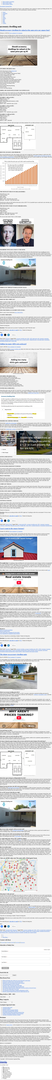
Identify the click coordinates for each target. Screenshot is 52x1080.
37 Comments (18, 657)
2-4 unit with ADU (22, 524)
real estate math (40, 339)
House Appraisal (30, 650)
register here (13, 71)
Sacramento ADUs (4, 932)
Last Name (4, 962)
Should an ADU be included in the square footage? (14, 983)
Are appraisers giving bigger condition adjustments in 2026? (15, 990)
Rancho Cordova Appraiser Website (10, 1009)
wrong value (14, 341)
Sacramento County (42, 694)
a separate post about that (18, 830)
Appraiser (2, 339)
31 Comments (19, 531)
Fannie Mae (7, 525)
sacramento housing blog (5, 341)
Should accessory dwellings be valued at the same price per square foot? (25, 30)
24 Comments (18, 346)
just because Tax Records (13, 787)
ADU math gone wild (34, 338)
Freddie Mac (23, 525)
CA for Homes (18, 836)
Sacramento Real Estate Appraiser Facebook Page (13, 1012)
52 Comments (19, 33)
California (2, 525)
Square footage (18, 651)
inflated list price (33, 339)
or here (12, 705)
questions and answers (44, 931)
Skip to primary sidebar (8, 4)
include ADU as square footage (32, 931)
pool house (45, 650)
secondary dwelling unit (24, 932)
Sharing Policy (9, 1024)
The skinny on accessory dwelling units (13, 654)
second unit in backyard (14, 932)
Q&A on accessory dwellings (6, 630)
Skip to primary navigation (8, 1)
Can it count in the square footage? (12, 528)
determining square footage (6, 650)
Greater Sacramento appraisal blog (19, 650)
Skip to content (3, 1061)
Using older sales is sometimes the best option (10, 632)
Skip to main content (7, 2)
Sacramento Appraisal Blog (6, 6)
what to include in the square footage (30, 651)
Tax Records (38, 613)
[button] (3, 1062)
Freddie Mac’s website (11, 429)
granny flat (12, 931)
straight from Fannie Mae (33, 392)
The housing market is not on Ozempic (11, 984)
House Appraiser (38, 650)
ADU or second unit (41, 930)
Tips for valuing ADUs (5, 631)
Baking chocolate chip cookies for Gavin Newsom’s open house (16, 980)
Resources (8, 338)
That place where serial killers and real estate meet (13, 986)
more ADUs (28, 525)
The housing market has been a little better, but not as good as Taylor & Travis (19, 987)
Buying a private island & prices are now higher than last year (16, 991)
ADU (28, 338)
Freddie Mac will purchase (11, 423)
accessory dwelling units (15, 349)
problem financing (36, 525)
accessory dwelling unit (21, 338)
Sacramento (46, 339)
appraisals (46, 338)
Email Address (5, 951)
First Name (4, 956)
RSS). (21, 330)
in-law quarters (22, 931)
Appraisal (42, 338)
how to (17, 931)
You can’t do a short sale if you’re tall (11, 989)
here (49, 570)
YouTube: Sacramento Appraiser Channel (11, 1014)
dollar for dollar (32, 907)
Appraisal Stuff (9, 930)
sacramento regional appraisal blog (7, 651)
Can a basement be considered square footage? (10, 633)
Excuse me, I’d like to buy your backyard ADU (13, 981)
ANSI (39, 649)
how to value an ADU (24, 339)
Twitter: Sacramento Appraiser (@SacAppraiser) (13, 1013)
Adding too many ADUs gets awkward (13, 344)
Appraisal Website (6, 1008)
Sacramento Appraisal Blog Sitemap (10, 1011)
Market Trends (9, 524)
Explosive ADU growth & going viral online (12, 985)
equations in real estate (14, 339)
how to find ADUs (19, 312)
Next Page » (5, 937)
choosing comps (6, 931)
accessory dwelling (20, 649)
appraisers (7, 339)
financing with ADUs (15, 525)
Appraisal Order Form (7, 1007)
